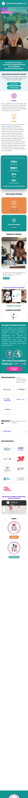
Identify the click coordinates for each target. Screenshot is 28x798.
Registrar (6, 278)
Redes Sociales (21, 9)
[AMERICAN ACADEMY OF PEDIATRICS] (7, 459)
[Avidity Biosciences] (7, 399)
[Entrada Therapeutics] (20, 389)
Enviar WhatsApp (14, 87)
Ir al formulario (14, 83)
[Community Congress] (20, 479)
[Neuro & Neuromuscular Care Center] (20, 449)
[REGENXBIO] (20, 399)
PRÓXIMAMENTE (14, 557)
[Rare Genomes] (7, 449)
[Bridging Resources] (7, 469)
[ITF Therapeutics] (7, 389)
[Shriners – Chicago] (20, 469)
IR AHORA (14, 209)
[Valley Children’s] (7, 479)
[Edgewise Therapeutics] (7, 409)
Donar (4, 9)
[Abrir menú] (25, 3)
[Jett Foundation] (20, 459)
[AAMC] (11, 431)
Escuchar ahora (14, 368)
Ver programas (7, 12)
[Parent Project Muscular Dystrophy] (7, 489)
